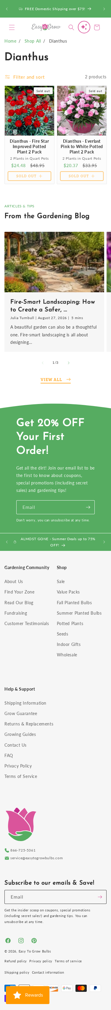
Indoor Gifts (69, 644)
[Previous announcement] (6, 8)
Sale (61, 581)
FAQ (8, 755)
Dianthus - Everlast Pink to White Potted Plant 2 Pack (81, 146)
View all (51, 379)
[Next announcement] (104, 8)
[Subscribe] (87, 507)
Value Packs (68, 591)
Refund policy (15, 961)
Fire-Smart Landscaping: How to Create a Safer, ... (52, 306)
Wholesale (67, 654)
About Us (13, 581)
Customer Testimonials (26, 623)
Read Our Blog (18, 602)
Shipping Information (25, 703)
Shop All (33, 40)
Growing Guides (20, 734)
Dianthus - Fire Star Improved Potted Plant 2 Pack (29, 146)
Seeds (62, 633)
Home (10, 40)
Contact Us (15, 745)
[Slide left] (42, 362)
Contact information (48, 972)
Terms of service (68, 961)
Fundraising (15, 613)
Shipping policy (17, 972)
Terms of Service (20, 776)
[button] (11, 27)
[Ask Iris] (84, 27)
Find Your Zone (19, 591)
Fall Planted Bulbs (74, 602)
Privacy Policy (18, 765)
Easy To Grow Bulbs (35, 951)
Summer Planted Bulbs (79, 613)
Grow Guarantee (20, 713)
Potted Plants (70, 623)
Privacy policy (40, 961)
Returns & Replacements (28, 723)
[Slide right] (68, 362)
